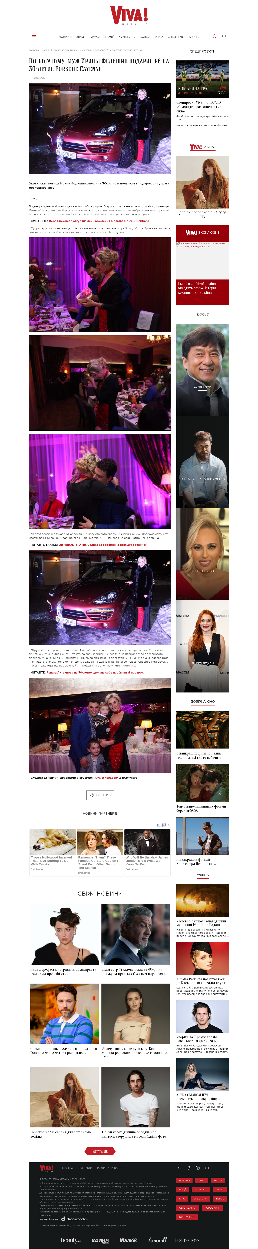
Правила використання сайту (55, 1226)
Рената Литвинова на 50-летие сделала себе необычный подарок (95, 672)
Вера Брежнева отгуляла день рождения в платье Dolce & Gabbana (99, 221)
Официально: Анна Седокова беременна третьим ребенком (103, 545)
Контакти (85, 1168)
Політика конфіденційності (87, 1226)
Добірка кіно (203, 701)
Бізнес (220, 1198)
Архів (46, 50)
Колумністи (187, 1217)
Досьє (203, 314)
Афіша (203, 875)
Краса (218, 1180)
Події (182, 1189)
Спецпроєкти (203, 51)
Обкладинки (187, 1207)
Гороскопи (212, 1207)
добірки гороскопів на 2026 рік (202, 215)
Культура (200, 1189)
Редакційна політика (115, 1226)
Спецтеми (200, 1198)
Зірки (201, 1180)
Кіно (182, 1198)
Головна (34, 50)
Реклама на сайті (109, 1168)
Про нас (68, 1168)
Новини (184, 1180)
